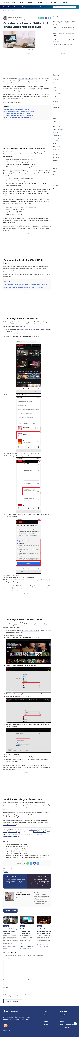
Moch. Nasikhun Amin (15, 17)
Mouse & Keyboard (58, 129)
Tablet (54, 171)
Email (30, 980)
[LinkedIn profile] (18, 897)
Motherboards (56, 126)
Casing (54, 90)
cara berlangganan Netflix (25, 79)
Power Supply (56, 146)
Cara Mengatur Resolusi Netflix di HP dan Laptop (19, 111)
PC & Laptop (29, 2)
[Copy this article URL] (36, 18)
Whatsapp (55, 185)
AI (46, 2)
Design (54, 96)
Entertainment (56, 99)
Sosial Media (54, 2)
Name (5, 980)
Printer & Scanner (57, 149)
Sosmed (30, 7)
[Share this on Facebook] (46, 18)
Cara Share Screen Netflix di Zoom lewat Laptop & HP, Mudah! (44, 931)
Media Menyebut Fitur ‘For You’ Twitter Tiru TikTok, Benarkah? (23, 288)
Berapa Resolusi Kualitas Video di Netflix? (17, 109)
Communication (57, 93)
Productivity (56, 154)
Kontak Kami (63, 1018)
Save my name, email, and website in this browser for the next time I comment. (25, 996)
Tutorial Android (12, 832)
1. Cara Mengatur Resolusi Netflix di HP (18, 113)
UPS (54, 182)
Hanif (4, 946)
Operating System (57, 135)
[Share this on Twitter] (42, 18)
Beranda (5, 10)
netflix (5, 871)
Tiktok (54, 174)
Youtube (55, 191)
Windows (36, 7)
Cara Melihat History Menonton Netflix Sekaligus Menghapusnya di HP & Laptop (10, 933)
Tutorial (65, 2)
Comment (6, 959)
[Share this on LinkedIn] (49, 18)
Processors (55, 152)
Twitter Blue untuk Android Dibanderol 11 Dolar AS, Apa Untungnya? (25, 284)
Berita (13, 2)
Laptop (54, 118)
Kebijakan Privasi (64, 1028)
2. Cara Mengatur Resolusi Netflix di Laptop (19, 115)
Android (39, 926)
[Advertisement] (27, 65)
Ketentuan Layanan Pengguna (68, 1024)
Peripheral (55, 140)
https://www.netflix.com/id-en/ (30, 329)
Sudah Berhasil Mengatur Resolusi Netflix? (17, 117)
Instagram (55, 110)
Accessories (56, 79)
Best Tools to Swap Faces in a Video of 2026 (64, 40)
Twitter (54, 180)
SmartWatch (56, 157)
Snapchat (55, 160)
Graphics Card (56, 107)
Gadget (21, 2)
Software (39, 2)
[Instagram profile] (16, 897)
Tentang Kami (63, 1015)
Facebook (55, 101)
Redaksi (62, 1021)
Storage (55, 168)
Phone (54, 143)
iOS (54, 115)
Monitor (55, 124)
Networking (56, 132)
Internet (23, 926)
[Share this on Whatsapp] (39, 18)
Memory (55, 121)
